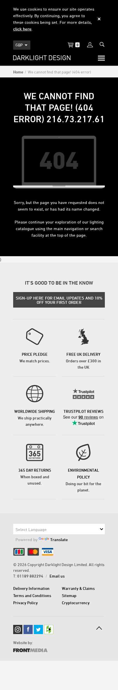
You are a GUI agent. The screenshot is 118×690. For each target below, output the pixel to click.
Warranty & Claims (78, 588)
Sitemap (69, 595)
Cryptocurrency (76, 602)
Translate (59, 539)
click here (22, 28)
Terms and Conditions (32, 595)
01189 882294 (30, 576)
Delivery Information (31, 588)
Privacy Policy (25, 602)
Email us (57, 576)
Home (18, 71)
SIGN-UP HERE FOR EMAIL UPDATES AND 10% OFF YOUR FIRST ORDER (59, 300)
